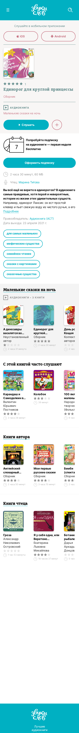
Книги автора (16, 437)
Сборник (40, 337)
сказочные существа (21, 274)
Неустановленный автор (16, 338)
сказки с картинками (22, 264)
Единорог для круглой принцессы (43, 331)
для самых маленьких (22, 233)
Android (60, 36)
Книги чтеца (15, 504)
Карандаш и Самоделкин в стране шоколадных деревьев (13, 396)
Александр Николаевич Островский (11, 542)
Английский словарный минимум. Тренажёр (11, 470)
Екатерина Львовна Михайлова (41, 546)
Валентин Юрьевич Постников (10, 405)
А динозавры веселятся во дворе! (12, 331)
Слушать (28, 124)
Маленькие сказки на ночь (22, 113)
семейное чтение (19, 253)
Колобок (40, 394)
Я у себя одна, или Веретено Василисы (46, 537)
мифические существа (23, 243)
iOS (22, 36)
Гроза (7, 535)
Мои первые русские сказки (45, 470)
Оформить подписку (39, 162)
